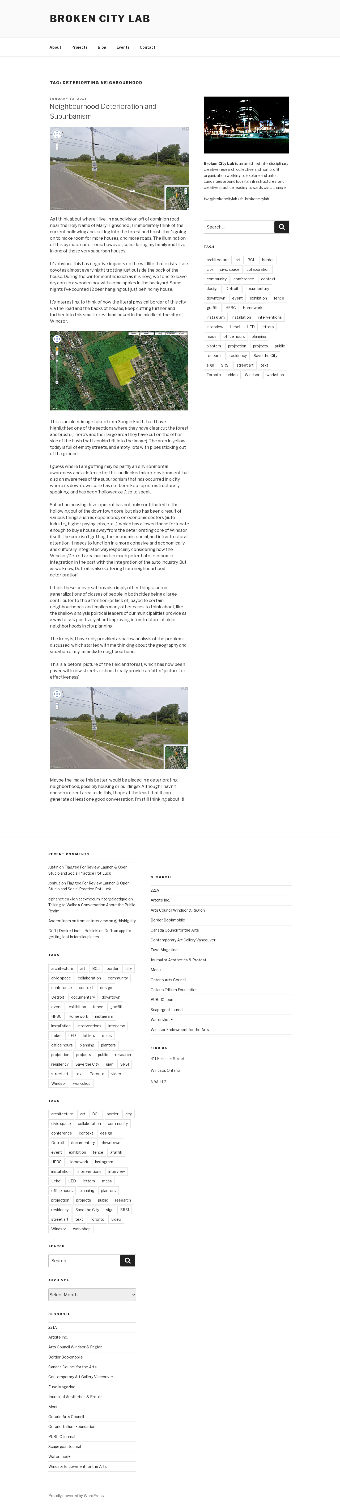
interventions (270, 317)
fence (279, 298)
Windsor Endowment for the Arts (77, 1466)
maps (211, 336)
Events (123, 47)
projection (237, 346)
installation (241, 317)
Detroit (232, 288)
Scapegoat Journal (64, 1446)
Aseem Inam (59, 921)
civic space (230, 269)
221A (52, 1327)
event (237, 298)
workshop (275, 374)
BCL (251, 259)
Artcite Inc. (58, 1337)
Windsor (252, 374)
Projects (79, 47)
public (280, 346)
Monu (53, 1407)
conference (243, 279)
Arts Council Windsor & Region (75, 1347)
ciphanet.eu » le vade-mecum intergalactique (88, 899)
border (268, 259)
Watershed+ (59, 1456)
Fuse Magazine (61, 1387)
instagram (216, 317)
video (233, 374)
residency (238, 355)
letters (268, 327)
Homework (252, 307)
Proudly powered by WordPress (76, 1495)
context (268, 279)
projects (260, 346)
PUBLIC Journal (61, 1436)
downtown (216, 298)
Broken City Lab (100, 18)
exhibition (258, 298)
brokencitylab (257, 199)
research (215, 355)
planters (214, 346)
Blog (102, 47)
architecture (218, 259)
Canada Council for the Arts (72, 1367)
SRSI (225, 365)
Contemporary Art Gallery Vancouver (80, 1376)
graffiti (213, 307)
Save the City (265, 355)
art (238, 259)
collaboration (258, 269)
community (217, 279)
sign (210, 365)
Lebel (235, 327)
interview (215, 327)
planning (259, 336)
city (210, 269)
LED (251, 327)
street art (245, 365)
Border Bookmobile (65, 1357)
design (213, 288)
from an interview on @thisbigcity (106, 921)
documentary (257, 288)
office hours (234, 336)
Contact (147, 47)
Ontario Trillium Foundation (71, 1426)
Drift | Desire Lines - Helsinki (73, 930)
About (55, 47)
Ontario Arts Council (66, 1416)
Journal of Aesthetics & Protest (76, 1396)
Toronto (214, 374)
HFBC (231, 307)
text (264, 365)
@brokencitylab (223, 199)
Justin (53, 867)
